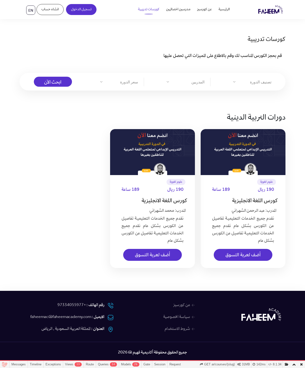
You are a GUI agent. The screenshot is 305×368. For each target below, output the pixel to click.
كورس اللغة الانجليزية (255, 201)
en (30, 11)
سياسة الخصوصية (176, 317)
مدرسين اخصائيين (178, 9)
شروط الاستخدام (177, 329)
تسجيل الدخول (81, 9)
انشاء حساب (50, 9)
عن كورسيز (204, 9)
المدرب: (270, 211)
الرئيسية (224, 9)
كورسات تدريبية (148, 9)
